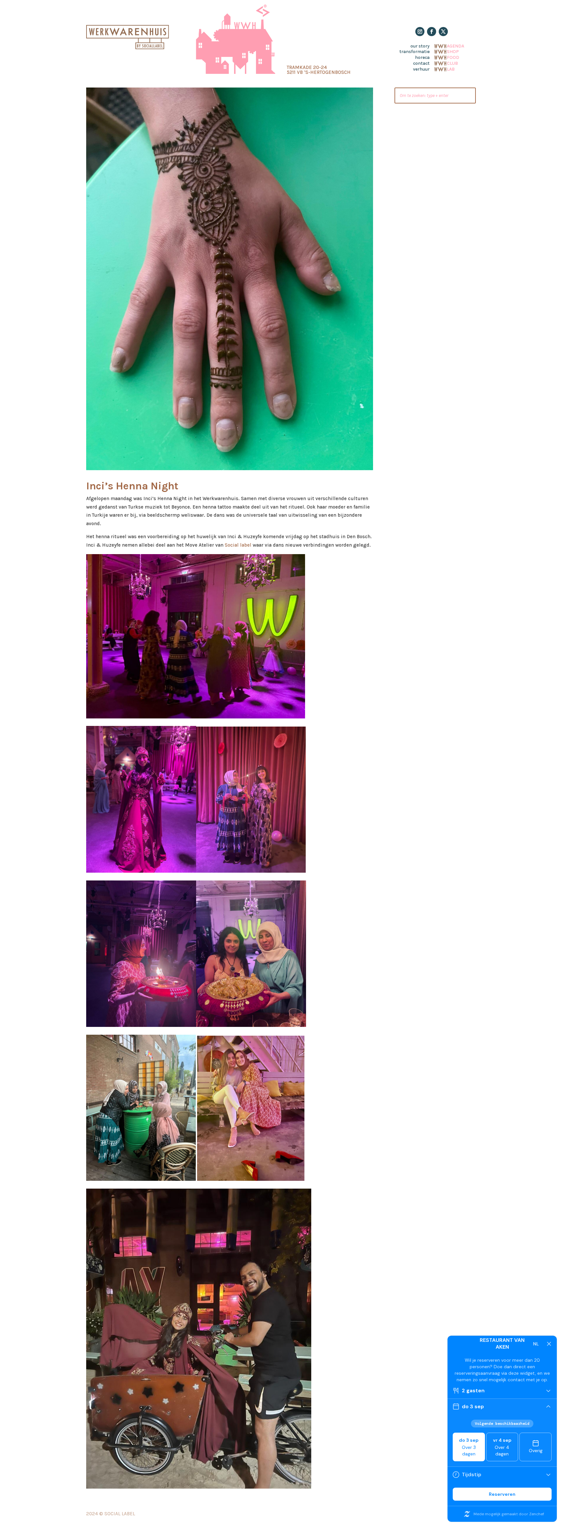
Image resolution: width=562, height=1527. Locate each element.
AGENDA (455, 45)
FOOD (453, 57)
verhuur (421, 69)
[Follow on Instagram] (419, 31)
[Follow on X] (443, 31)
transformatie (414, 51)
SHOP (453, 51)
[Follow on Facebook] (431, 31)
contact (421, 63)
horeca (422, 57)
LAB (451, 68)
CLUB (452, 63)
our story (420, 46)
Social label (238, 545)
